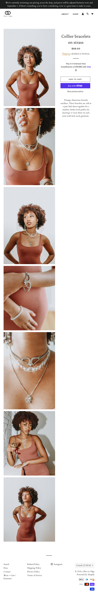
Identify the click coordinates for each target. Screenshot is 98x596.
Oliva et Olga (88, 571)
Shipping (66, 53)
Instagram (57, 564)
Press (6, 568)
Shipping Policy (34, 568)
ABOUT (65, 14)
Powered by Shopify (85, 574)
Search (6, 564)
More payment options (75, 91)
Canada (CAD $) (83, 565)
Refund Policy (33, 564)
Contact (7, 571)
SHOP (76, 14)
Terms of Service (34, 575)
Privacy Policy (33, 571)
